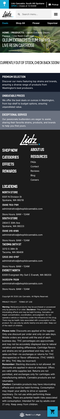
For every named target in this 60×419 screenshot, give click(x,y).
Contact (35, 166)
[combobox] (36, 14)
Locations (9, 186)
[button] (35, 4)
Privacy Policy (9, 302)
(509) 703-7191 (10, 204)
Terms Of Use (25, 302)
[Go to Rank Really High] (30, 415)
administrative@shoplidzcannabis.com (22, 208)
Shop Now (9, 150)
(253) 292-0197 (10, 256)
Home (5, 32)
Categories (10, 157)
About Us (37, 149)
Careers (35, 179)
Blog (33, 175)
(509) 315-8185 (10, 230)
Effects (8, 164)
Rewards (9, 171)
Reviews (35, 170)
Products (17, 32)
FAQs (33, 162)
